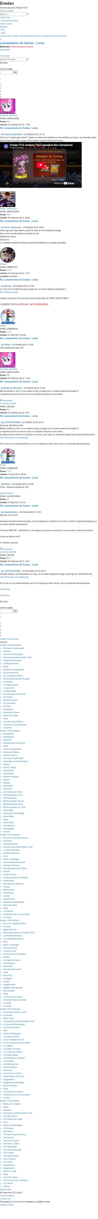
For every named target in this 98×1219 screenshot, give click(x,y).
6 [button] (0, 94)
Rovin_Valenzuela (8, 208)
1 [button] (0, 78)
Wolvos (3, 264)
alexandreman (6, 493)
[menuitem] (9, 20)
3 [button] (0, 84)
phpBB (14, 1201)
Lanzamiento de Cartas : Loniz (22, 43)
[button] (0, 65)
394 (8, 214)
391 (8, 121)
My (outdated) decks (9, 292)
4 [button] (0, 87)
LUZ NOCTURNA (8, 403)
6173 (9, 270)
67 (8, 499)
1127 (9, 331)
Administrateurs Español (22, 46)
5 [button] (0, 90)
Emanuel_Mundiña (8, 115)
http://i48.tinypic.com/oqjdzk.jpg (14, 437)
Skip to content (6, 10)
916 (8, 409)
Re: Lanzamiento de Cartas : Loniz (19, 128)
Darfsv (3, 325)
